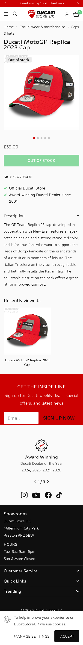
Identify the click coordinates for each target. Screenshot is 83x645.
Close (41, 571)
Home (9, 26)
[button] (5, 3)
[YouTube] (36, 495)
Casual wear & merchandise (42, 26)
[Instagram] (24, 495)
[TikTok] (59, 495)
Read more (57, 3)
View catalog (6, 14)
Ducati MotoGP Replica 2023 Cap (27, 362)
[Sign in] (67, 14)
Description (14, 215)
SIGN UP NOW (59, 418)
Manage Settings (30, 636)
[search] (15, 14)
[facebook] (48, 495)
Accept (67, 636)
